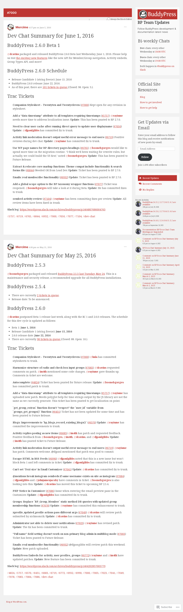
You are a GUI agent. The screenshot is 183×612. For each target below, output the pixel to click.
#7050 (117, 126)
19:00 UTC (160, 60)
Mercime (22, 27)
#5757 (105, 115)
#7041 (67, 469)
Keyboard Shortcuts (81, 19)
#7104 (47, 198)
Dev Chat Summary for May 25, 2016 (51, 255)
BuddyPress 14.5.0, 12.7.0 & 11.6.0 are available (159, 212)
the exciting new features (31, 58)
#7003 (121, 534)
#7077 (98, 184)
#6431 (56, 411)
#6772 (85, 555)
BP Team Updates (153, 22)
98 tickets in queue (49, 339)
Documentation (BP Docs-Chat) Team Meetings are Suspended (159, 230)
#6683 (63, 433)
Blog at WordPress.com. (16, 602)
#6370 (91, 422)
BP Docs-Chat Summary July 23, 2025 (158, 248)
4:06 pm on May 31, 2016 (40, 247)
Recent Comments (152, 183)
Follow (145, 157)
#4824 (35, 382)
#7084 (120, 476)
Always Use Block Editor (121, 19)
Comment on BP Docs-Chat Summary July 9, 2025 (160, 239)
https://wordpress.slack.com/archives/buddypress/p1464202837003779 (62, 566)
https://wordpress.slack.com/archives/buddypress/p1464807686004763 (62, 209)
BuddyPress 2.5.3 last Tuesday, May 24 (81, 273)
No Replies (148, 189)
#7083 (89, 367)
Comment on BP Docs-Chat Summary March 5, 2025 (158, 275)
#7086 (50, 491)
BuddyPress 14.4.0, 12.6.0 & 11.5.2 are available (159, 221)
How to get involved (151, 102)
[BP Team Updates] (157, 14)
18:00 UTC (160, 51)
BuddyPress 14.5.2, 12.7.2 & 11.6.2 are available (159, 203)
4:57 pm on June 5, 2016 (40, 27)
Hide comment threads (98, 19)
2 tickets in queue (48, 295)
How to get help (148, 107)
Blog (142, 97)
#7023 (79, 523)
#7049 (82, 512)
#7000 (84, 105)
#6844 (30, 170)
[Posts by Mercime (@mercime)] (10, 28)
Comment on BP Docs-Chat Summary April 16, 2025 (161, 266)
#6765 (84, 148)
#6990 (52, 458)
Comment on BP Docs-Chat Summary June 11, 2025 (161, 257)
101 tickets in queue (55, 87)
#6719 (109, 137)
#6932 (64, 177)
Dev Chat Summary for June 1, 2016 (50, 35)
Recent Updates (151, 178)
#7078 (45, 505)
